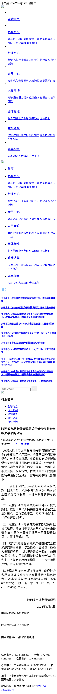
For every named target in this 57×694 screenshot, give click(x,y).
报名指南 (23, 97)
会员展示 (23, 80)
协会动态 (45, 60)
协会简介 (13, 39)
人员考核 (13, 156)
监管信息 (13, 60)
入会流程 (34, 80)
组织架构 (23, 39)
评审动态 (34, 118)
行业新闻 (23, 60)
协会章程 (21, 43)
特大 (26, 444)
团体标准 (45, 118)
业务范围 (13, 118)
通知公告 (34, 60)
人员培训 (23, 156)
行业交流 (13, 422)
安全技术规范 (47, 135)
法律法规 (13, 135)
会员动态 (13, 80)
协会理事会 (46, 39)
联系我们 (32, 43)
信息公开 (34, 39)
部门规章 (34, 135)
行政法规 (23, 135)
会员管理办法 (47, 80)
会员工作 (34, 156)
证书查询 (45, 97)
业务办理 (23, 118)
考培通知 (13, 97)
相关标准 (13, 139)
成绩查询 (34, 97)
